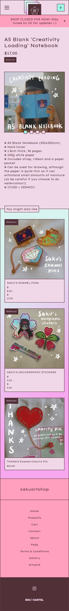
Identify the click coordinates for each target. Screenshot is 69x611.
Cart (34, 524)
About (34, 537)
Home (34, 511)
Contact (35, 531)
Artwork (35, 564)
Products (34, 517)
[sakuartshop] (34, 10)
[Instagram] (34, 588)
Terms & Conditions (34, 551)
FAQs (34, 544)
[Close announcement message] (64, 21)
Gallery (34, 558)
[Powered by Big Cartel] (34, 598)
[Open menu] (7, 8)
